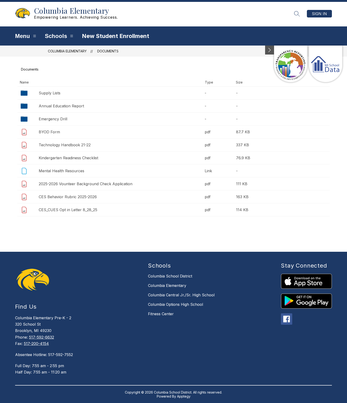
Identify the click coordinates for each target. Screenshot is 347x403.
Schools (56, 36)
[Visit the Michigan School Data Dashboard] (325, 64)
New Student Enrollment (115, 36)
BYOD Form (49, 132)
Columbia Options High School (175, 304)
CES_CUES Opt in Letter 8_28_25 (68, 209)
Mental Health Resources (61, 170)
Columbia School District (170, 276)
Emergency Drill (53, 119)
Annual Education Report (61, 106)
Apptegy (183, 396)
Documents (107, 51)
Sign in (319, 13)
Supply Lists (49, 93)
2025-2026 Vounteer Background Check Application (85, 183)
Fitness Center (161, 313)
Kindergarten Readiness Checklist (68, 157)
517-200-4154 (36, 343)
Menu (22, 36)
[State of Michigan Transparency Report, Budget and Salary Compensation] (290, 64)
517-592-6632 (41, 337)
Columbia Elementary (67, 51)
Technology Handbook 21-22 (65, 145)
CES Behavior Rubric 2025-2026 (68, 196)
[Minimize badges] (269, 50)
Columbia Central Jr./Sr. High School (181, 295)
